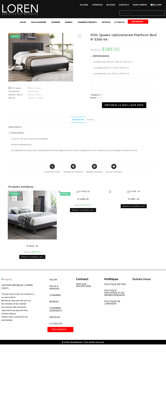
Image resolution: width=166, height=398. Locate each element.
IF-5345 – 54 (32, 246)
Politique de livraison (112, 302)
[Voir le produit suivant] (156, 34)
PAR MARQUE (137, 22)
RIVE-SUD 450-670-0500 (83, 285)
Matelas (106, 22)
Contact (124, 5)
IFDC (100, 98)
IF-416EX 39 (83, 199)
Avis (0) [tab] (90, 120)
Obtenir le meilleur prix (124, 105)
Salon (23, 22)
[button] (157, 5)
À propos (97, 5)
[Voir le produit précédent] (151, 34)
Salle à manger (38, 22)
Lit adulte (119, 22)
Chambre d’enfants (87, 22)
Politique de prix (115, 284)
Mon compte (140, 5)
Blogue (111, 5)
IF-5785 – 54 (133, 199)
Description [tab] (78, 120)
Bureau (68, 22)
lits (102, 95)
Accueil (84, 5)
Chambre (55, 22)
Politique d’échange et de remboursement (114, 292)
